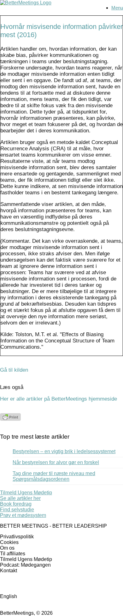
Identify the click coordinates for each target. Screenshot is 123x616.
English (8, 596)
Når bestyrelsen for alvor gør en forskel (56, 462)
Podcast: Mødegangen (25, 565)
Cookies (9, 542)
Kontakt (8, 570)
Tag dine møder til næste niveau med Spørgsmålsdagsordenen (54, 476)
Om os (7, 548)
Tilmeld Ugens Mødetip (26, 559)
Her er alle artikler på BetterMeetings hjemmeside (58, 399)
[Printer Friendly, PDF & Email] (10, 419)
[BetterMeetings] (25, 2)
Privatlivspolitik (17, 536)
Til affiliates (12, 553)
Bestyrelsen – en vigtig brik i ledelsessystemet (64, 451)
